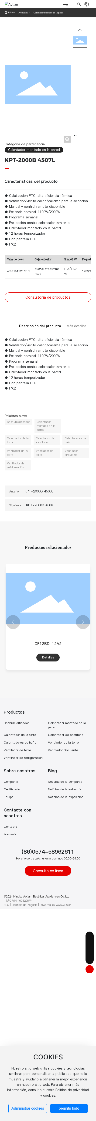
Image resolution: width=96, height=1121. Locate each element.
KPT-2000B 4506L (39, 491)
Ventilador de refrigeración (23, 758)
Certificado (12, 789)
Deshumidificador (16, 723)
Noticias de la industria (64, 789)
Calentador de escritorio (65, 735)
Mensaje (10, 834)
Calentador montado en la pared (48, 12)
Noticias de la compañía (65, 781)
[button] (13, 622)
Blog (52, 771)
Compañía (11, 781)
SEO (6, 905)
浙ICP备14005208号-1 (20, 901)
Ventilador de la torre (63, 742)
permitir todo (69, 1108)
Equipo (8, 797)
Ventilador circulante (63, 750)
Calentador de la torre (20, 735)
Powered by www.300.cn (56, 905)
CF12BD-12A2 (48, 643)
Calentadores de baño (20, 742)
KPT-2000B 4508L (40, 505)
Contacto (10, 826)
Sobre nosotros (19, 771)
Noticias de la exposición (65, 797)
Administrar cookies (27, 1108)
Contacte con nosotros (17, 813)
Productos (23, 12)
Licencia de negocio (24, 905)
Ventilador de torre (17, 750)
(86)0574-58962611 (48, 852)
